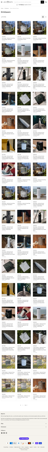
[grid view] (43, 16)
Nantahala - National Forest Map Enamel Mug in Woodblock (8, 204)
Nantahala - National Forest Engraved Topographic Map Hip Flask (39, 253)
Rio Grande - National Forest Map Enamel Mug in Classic (24, 39)
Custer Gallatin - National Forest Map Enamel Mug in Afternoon (8, 373)
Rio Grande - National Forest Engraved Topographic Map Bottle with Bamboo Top (7, 110)
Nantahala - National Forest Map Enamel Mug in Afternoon (24, 180)
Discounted (42, 447)
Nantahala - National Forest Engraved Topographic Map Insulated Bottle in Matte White (39, 278)
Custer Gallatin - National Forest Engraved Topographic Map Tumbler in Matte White (39, 325)
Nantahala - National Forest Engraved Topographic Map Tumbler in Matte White (38, 205)
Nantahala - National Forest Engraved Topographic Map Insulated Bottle (23, 301)
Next (26, 405)
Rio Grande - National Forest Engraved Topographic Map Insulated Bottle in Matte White (24, 134)
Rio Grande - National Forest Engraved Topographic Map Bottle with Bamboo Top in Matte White (39, 86)
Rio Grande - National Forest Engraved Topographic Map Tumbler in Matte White (23, 62)
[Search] (42, 2)
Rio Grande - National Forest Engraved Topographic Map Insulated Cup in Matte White (23, 157)
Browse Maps (6, 447)
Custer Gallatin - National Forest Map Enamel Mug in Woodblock (39, 373)
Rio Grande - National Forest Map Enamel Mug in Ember (39, 39)
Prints (23, 447)
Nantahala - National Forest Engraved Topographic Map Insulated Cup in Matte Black (7, 325)
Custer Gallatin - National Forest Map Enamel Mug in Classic (24, 396)
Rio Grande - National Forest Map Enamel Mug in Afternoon (8, 39)
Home (2, 8)
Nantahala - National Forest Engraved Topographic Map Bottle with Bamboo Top (23, 253)
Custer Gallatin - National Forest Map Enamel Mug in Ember (8, 396)
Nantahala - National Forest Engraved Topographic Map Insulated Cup (23, 325)
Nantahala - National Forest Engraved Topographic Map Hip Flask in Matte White (24, 278)
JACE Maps (3, 40)
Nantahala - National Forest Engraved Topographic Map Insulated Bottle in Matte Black (8, 301)
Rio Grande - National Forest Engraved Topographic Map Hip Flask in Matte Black (39, 110)
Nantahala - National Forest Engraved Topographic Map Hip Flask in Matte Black (8, 278)
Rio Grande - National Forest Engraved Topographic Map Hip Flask (8, 134)
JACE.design (19, 64)
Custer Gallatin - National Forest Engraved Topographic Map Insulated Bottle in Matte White (8, 349)
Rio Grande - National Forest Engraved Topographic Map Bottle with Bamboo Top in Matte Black (24, 86)
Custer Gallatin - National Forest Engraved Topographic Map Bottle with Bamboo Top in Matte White (39, 349)
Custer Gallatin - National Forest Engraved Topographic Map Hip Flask (39, 397)
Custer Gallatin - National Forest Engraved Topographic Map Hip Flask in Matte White (24, 349)
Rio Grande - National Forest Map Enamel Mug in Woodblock (8, 61)
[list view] (45, 16)
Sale (38, 447)
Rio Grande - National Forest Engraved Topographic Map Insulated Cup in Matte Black (38, 157)
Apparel (31, 447)
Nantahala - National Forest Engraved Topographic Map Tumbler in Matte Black (7, 228)
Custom (35, 447)
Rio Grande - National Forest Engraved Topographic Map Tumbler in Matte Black (7, 85)
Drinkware (7, 8)
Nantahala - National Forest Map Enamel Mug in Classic (24, 204)
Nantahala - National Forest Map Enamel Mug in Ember (39, 180)
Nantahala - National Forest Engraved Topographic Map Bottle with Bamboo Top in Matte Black (39, 228)
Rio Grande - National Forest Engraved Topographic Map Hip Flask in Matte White (24, 110)
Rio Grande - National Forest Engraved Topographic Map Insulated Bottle (38, 134)
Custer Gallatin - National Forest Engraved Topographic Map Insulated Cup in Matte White (24, 373)
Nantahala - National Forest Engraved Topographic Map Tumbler (23, 228)
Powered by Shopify (24, 449)
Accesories (26, 447)
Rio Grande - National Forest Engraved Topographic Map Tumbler (38, 62)
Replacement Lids (17, 447)
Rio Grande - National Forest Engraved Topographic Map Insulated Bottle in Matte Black (8, 157)
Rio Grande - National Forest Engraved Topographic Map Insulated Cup (7, 181)
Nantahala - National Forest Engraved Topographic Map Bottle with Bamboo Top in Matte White (8, 253)
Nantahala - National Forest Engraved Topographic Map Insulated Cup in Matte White (38, 301)
